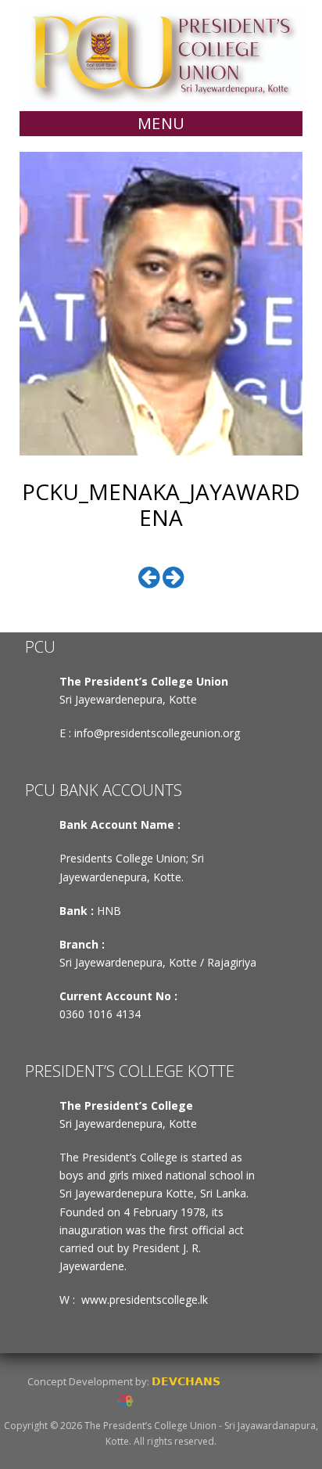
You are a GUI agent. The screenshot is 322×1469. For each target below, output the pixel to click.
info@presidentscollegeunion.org (157, 732)
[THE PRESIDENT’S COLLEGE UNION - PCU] (161, 54)
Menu (161, 123)
